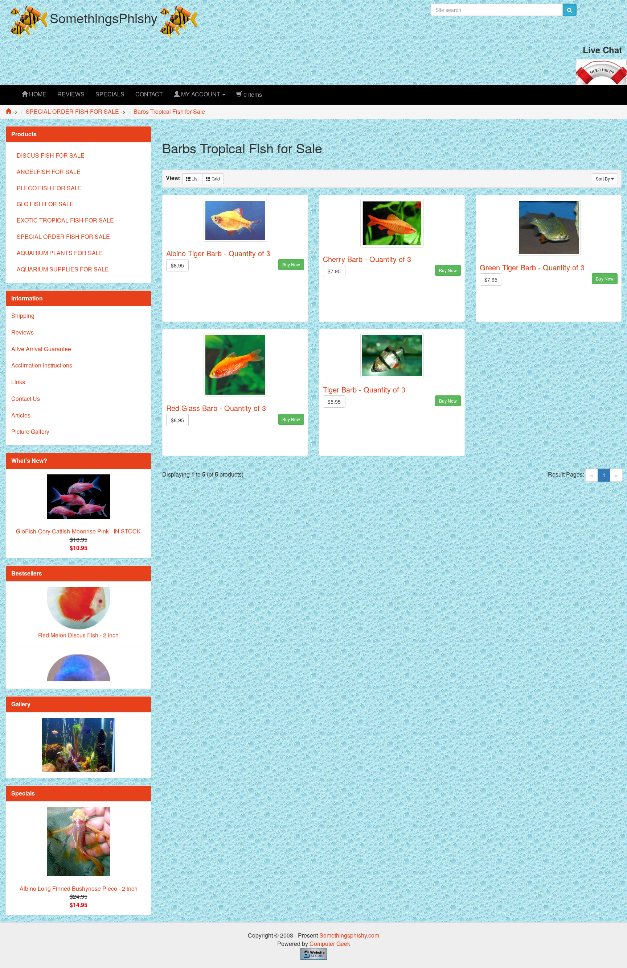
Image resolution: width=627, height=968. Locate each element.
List (194, 178)
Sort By (603, 178)
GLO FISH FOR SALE (45, 204)
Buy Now (291, 264)
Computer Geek (330, 943)
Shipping (22, 315)
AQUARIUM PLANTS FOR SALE (60, 253)
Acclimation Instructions (41, 365)
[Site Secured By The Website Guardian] (313, 953)
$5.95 (334, 401)
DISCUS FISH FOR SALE (51, 155)
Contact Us (25, 398)
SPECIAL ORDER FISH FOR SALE (63, 236)
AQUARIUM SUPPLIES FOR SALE (63, 269)
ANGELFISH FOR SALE (49, 171)
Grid (215, 178)
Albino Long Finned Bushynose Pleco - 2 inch (79, 888)
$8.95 (177, 265)
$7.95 (334, 271)
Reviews (22, 332)
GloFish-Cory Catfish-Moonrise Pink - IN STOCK (78, 531)
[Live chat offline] (601, 71)
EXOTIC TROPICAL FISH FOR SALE (65, 220)
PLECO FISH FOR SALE (49, 188)
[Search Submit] (569, 10)
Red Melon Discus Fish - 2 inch (78, 614)
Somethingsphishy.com (349, 935)
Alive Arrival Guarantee (41, 349)
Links (18, 382)
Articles (20, 415)
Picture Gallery (30, 431)
